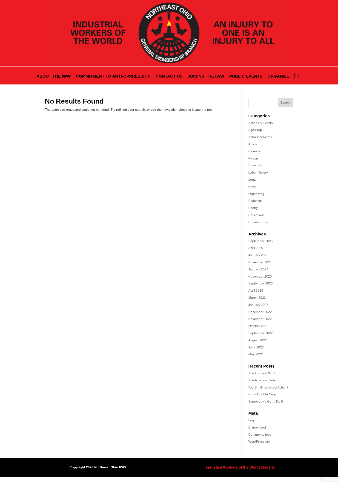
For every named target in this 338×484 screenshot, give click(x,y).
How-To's (255, 165)
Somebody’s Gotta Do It (266, 401)
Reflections (256, 215)
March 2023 (257, 297)
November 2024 (260, 262)
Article (252, 144)
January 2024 (258, 269)
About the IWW (54, 76)
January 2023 (258, 305)
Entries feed (257, 427)
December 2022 (260, 312)
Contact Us (169, 76)
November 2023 (260, 276)
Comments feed (260, 434)
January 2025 (258, 255)
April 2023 (255, 290)
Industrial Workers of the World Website (240, 467)
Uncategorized (258, 222)
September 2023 (260, 283)
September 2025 (260, 241)
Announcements (260, 137)
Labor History (258, 172)
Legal (252, 179)
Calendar (255, 151)
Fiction (253, 158)
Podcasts (255, 201)
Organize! (279, 76)
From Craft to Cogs (262, 394)
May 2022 (255, 354)
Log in (252, 420)
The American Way (262, 380)
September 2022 (260, 333)
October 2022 (258, 326)
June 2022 (256, 347)
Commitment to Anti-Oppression (113, 76)
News (252, 186)
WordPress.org (259, 441)
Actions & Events (260, 123)
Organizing (256, 194)
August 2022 (257, 340)
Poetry (253, 208)
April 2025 (255, 248)
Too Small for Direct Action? (268, 387)
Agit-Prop (255, 130)
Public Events (245, 76)
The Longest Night (261, 373)
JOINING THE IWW (206, 76)
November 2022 (260, 319)
